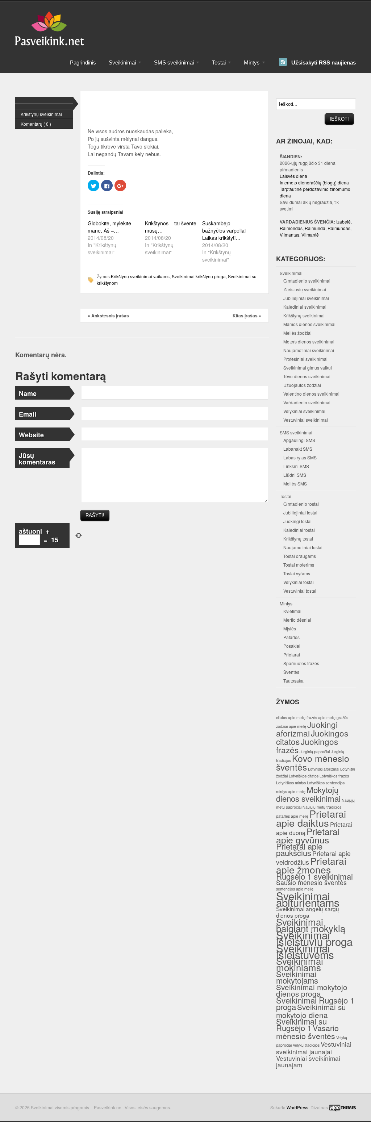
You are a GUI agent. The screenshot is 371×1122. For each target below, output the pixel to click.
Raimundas (339, 228)
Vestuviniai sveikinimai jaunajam (308, 1061)
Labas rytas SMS (300, 457)
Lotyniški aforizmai (323, 769)
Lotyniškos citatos (303, 776)
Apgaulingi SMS (299, 440)
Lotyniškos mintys (291, 782)
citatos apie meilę (290, 717)
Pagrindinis (83, 62)
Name (28, 393)
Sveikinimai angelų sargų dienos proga (307, 912)
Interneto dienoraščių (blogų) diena (314, 182)
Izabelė (343, 221)
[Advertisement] (216, 16)
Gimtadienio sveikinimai (306, 281)
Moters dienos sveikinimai (308, 341)
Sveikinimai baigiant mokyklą (310, 925)
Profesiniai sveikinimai (305, 359)
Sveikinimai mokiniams (299, 964)
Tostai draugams (299, 556)
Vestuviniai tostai (299, 591)
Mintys (249, 65)
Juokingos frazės (307, 745)
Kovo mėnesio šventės (312, 762)
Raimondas (291, 228)
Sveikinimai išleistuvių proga (314, 938)
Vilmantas (289, 235)
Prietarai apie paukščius (299, 849)
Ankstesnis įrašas (108, 315)
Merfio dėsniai (297, 620)
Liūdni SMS (294, 475)
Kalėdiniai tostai (299, 530)
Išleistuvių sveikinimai (304, 289)
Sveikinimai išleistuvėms (305, 951)
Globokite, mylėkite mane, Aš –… (109, 227)
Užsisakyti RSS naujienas (323, 62)
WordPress (297, 1107)
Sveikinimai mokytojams (297, 977)
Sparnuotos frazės (301, 663)
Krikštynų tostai (298, 538)
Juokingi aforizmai (307, 728)
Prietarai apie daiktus (311, 818)
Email (27, 414)
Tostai (216, 65)
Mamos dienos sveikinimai (309, 324)
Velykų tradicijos (306, 1045)
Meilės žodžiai (297, 333)
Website (31, 434)
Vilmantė (310, 235)
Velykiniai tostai (298, 582)
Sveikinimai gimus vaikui (307, 367)
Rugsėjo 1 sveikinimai (314, 876)
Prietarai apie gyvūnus (307, 835)
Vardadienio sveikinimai (306, 402)
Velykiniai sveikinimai (304, 411)
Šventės (291, 672)
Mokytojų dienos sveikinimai (308, 794)
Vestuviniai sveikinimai (305, 420)
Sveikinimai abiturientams (307, 899)
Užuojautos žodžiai (302, 385)
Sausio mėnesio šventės (311, 882)
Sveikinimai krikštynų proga (199, 276)
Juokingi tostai (297, 521)
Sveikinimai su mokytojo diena (311, 1010)
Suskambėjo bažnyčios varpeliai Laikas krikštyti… (224, 230)
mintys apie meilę (290, 791)
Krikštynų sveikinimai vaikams (140, 276)
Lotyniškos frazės (334, 776)
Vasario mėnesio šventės (307, 1031)
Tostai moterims (298, 565)
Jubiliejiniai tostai (300, 512)
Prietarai (291, 654)
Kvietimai (292, 611)
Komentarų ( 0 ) (36, 124)
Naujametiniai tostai (302, 547)
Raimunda (315, 228)
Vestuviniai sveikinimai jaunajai (313, 1047)
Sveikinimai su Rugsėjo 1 (301, 1024)
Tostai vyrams (296, 573)
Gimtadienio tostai (301, 504)
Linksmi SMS (296, 466)
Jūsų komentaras (37, 459)
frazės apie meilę (321, 717)
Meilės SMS (295, 483)
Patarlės (291, 637)
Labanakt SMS (297, 449)
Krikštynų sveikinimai (41, 114)
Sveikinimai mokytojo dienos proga (311, 990)
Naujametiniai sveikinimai (308, 350)
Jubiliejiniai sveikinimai (306, 298)
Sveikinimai (119, 65)
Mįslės (289, 628)
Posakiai (291, 646)
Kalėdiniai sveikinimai (304, 307)
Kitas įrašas (247, 315)
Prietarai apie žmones (311, 865)
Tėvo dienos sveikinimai (306, 376)
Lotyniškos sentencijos (326, 782)
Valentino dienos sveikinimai (311, 394)
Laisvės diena (293, 176)
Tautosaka (293, 680)
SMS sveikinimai (171, 65)
